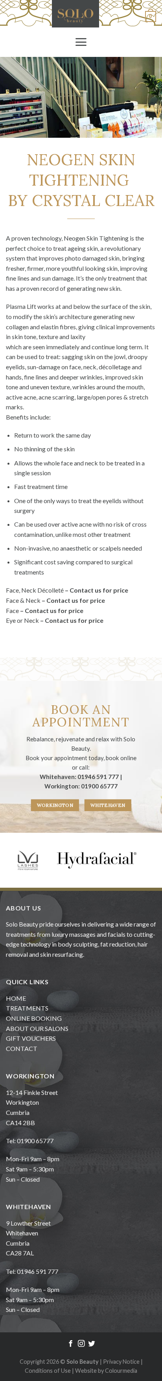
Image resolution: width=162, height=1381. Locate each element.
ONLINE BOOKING (34, 1018)
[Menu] (80, 42)
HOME (16, 998)
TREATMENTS (27, 1008)
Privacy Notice (122, 1361)
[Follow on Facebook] (70, 1344)
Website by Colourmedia (106, 1370)
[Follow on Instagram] (80, 1344)
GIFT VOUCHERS (31, 1038)
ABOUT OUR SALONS (37, 1028)
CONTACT (21, 1048)
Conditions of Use (48, 1370)
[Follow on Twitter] (91, 1344)
